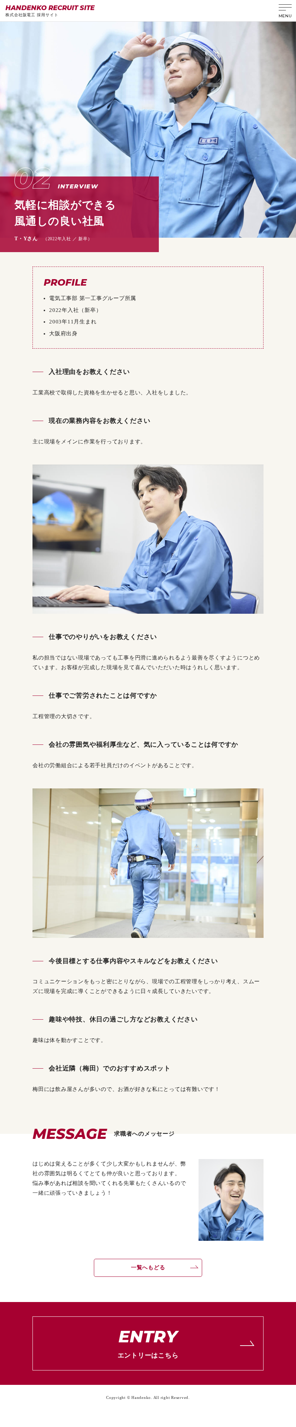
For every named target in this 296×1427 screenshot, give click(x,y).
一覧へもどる (148, 1267)
